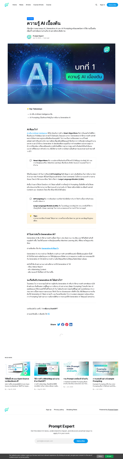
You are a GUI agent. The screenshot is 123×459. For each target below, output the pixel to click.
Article (28, 5)
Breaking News (72, 410)
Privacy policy (59, 410)
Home (15, 5)
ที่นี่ (48, 314)
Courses (30, 18)
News (21, 5)
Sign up (48, 410)
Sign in (102, 5)
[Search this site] (96, 4)
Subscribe (112, 5)
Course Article (38, 5)
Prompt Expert (38, 36)
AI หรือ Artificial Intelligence (37, 133)
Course (48, 5)
